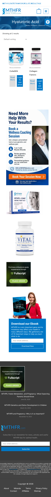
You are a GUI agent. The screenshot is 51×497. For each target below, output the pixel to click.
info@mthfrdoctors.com (33, 469)
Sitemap (37, 491)
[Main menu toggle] (46, 11)
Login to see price (19, 81)
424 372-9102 (13, 469)
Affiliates (25, 491)
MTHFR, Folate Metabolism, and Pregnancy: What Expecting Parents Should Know (25, 395)
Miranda (17, 488)
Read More (12, 78)
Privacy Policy (41, 488)
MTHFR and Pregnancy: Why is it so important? (25, 414)
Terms (28, 488)
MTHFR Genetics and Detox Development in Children (25, 405)
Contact (13, 491)
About (6, 488)
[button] (48, 22)
